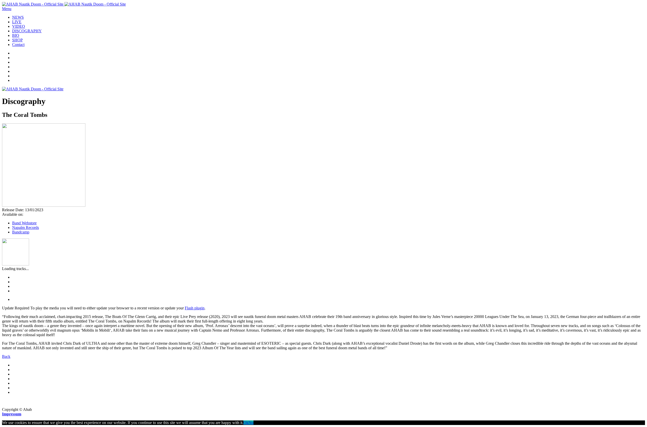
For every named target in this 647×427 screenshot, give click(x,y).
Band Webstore (24, 223)
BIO (15, 35)
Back (6, 356)
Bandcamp (20, 232)
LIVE (16, 22)
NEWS (18, 17)
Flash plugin (194, 308)
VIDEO (18, 26)
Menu (6, 9)
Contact (18, 44)
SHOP (17, 40)
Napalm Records (25, 227)
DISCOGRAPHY (27, 31)
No (250, 422)
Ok (245, 422)
